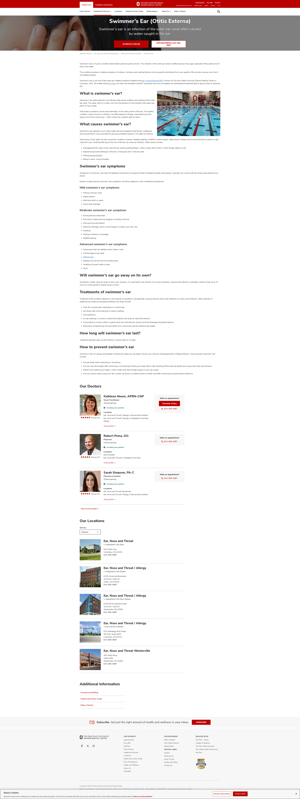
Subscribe (201, 722)
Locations (118, 11)
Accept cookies (240, 794)
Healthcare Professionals (184, 5)
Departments (169, 746)
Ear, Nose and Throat (118, 541)
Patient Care (86, 5)
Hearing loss (88, 257)
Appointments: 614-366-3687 (168, 44)
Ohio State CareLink (171, 743)
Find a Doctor (85, 11)
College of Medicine (203, 743)
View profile (109, 426)
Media (206, 5)
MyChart (217, 2)
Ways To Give (169, 759)
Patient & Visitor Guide (134, 11)
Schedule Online (131, 44)
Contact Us (168, 765)
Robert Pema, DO (116, 436)
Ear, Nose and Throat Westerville (127, 651)
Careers (212, 5)
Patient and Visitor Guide (91, 699)
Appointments (199, 2)
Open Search (218, 11)
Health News (198, 5)
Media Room (168, 756)
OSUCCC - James (202, 740)
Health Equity (151, 11)
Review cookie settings (222, 794)
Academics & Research (103, 5)
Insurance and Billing (89, 692)
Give (219, 5)
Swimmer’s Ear (148, 54)
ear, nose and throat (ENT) (153, 80)
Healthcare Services (86, 54)
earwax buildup (96, 155)
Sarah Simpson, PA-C (119, 472)
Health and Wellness (131, 765)
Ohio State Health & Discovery (207, 749)
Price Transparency (131, 762)
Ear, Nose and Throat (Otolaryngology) (106, 54)
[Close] (296, 793)
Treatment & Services (101, 11)
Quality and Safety (171, 762)
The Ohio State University (205, 746)
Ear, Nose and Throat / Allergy (125, 568)
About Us (165, 11)
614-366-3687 (170, 409)
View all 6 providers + (90, 508)
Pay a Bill (209, 2)
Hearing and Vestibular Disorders (131, 54)
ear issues (111, 83)
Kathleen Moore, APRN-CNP (124, 396)
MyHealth (127, 771)
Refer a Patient (180, 11)
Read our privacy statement (142, 796)
